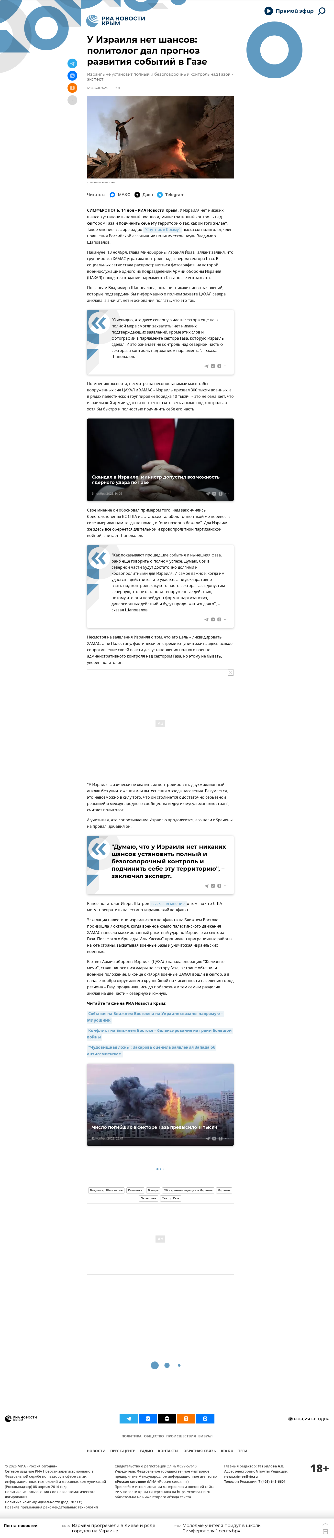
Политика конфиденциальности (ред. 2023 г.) (43, 1502)
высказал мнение (168, 904)
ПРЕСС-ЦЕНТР (122, 1451)
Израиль (224, 1190)
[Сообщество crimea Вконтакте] (148, 1418)
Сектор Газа (170, 1198)
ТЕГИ (242, 1451)
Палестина (148, 1198)
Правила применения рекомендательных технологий (51, 1507)
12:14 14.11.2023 (97, 88)
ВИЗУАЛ (205, 1436)
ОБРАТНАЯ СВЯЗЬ (199, 1451)
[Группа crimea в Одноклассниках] (186, 1418)
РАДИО (146, 1451)
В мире (153, 1190)
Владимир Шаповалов (106, 1190)
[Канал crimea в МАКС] (205, 1418)
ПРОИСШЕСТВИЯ (181, 1436)
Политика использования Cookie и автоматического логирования (50, 1494)
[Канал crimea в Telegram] (129, 1418)
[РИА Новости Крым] (115, 21)
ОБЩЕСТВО (154, 1436)
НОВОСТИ (96, 1451)
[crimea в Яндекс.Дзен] (167, 1418)
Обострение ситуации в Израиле (188, 1190)
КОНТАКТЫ (168, 1451)
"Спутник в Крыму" (162, 230)
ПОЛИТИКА (132, 1436)
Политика (135, 1190)
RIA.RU (227, 1451)
